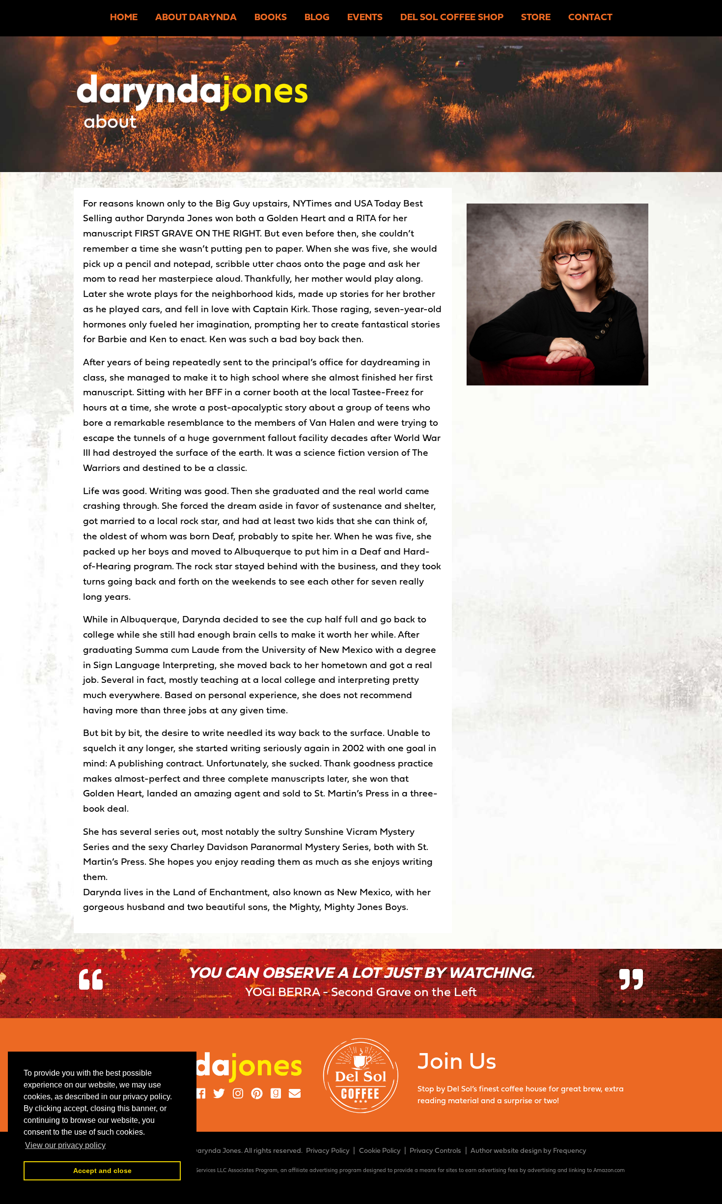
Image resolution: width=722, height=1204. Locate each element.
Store (536, 18)
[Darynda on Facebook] (200, 1095)
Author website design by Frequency (528, 1151)
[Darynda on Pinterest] (257, 1095)
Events (365, 18)
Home (124, 18)
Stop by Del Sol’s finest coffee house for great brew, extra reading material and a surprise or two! (520, 1078)
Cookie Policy (380, 1151)
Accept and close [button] (102, 1171)
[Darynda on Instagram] (238, 1095)
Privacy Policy (328, 1151)
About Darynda (196, 18)
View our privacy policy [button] (65, 1145)
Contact (590, 18)
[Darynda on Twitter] (219, 1095)
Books (270, 18)
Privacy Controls (435, 1151)
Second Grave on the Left (404, 993)
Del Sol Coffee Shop (451, 18)
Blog (317, 18)
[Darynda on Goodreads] (276, 1095)
